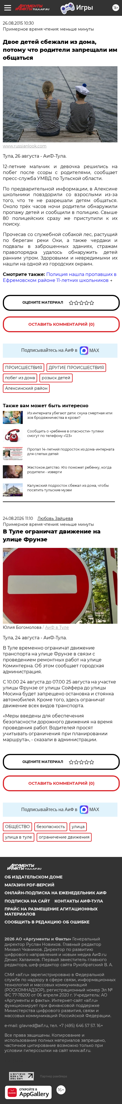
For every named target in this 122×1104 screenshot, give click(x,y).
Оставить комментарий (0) (61, 324)
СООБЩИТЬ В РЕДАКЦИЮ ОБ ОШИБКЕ (47, 922)
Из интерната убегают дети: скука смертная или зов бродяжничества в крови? (69, 415)
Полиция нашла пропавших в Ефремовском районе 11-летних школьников (60, 277)
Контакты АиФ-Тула (78, 901)
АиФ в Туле (57, 627)
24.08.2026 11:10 (18, 518)
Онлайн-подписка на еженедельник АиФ (55, 892)
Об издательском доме (33, 877)
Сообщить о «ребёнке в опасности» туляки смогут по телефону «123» (65, 433)
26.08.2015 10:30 (18, 23)
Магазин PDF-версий (29, 885)
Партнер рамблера (53, 1076)
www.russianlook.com (25, 146)
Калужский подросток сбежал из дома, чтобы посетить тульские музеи (68, 487)
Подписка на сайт (27, 901)
